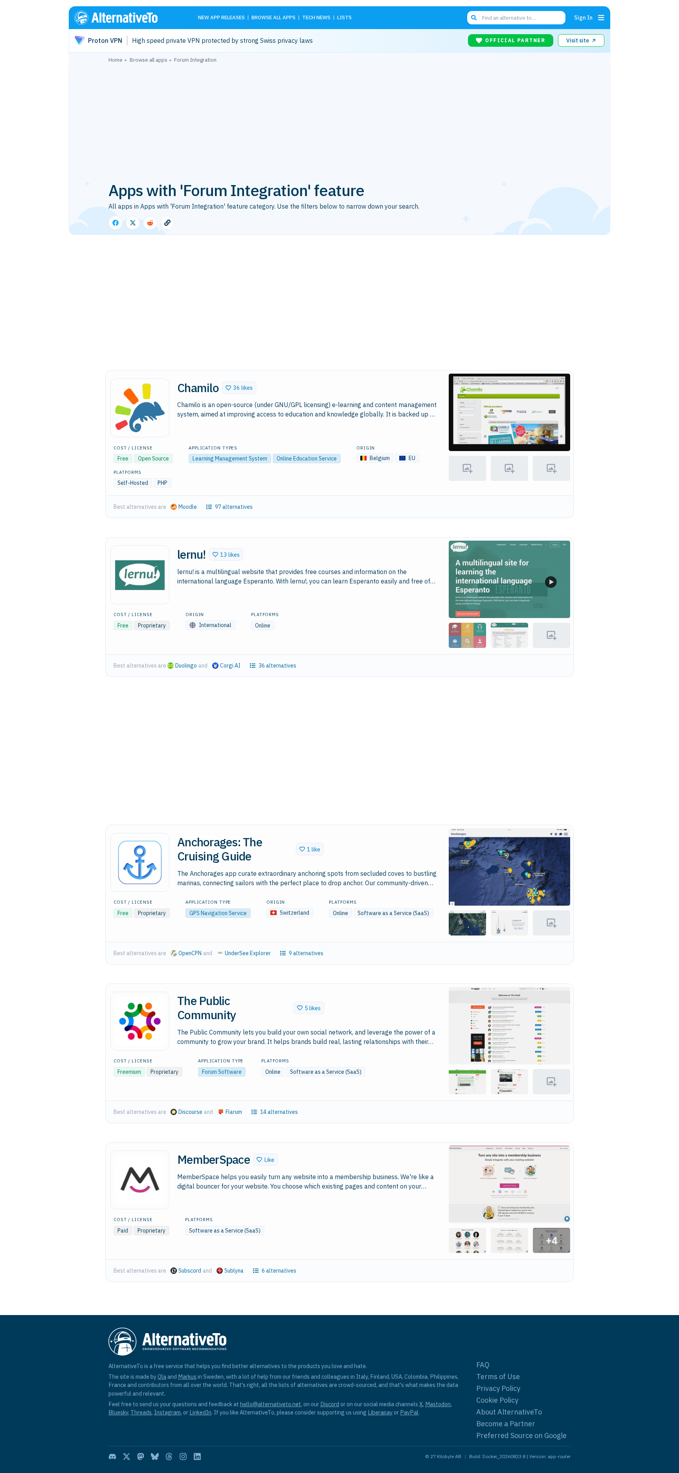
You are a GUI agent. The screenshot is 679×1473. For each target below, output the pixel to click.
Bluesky (118, 1412)
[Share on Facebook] (115, 223)
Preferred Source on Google (521, 1435)
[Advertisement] (339, 121)
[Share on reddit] (150, 223)
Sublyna (234, 1270)
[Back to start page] (127, 18)
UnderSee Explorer (248, 953)
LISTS (344, 17)
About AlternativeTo (509, 1411)
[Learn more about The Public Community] (139, 1021)
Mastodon (438, 1404)
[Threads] (169, 1456)
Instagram (167, 1412)
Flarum (234, 1111)
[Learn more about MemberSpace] (139, 1179)
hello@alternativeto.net (270, 1404)
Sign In (583, 17)
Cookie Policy (497, 1400)
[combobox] (516, 17)
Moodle (187, 506)
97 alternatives (234, 506)
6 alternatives (279, 1270)
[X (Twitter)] (126, 1456)
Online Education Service (307, 458)
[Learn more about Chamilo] (139, 407)
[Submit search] (474, 17)
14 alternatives (279, 1111)
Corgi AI (230, 665)
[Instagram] (183, 1456)
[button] (239, 388)
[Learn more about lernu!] (139, 574)
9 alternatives (306, 953)
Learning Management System (230, 458)
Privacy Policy (498, 1388)
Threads (141, 1412)
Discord (329, 1404)
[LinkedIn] (197, 1456)
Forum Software (222, 1071)
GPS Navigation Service (218, 913)
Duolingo (186, 665)
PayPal (409, 1412)
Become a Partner (505, 1423)
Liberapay (380, 1412)
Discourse (190, 1111)
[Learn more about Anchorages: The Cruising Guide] (139, 862)
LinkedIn (200, 1412)
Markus (187, 1376)
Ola (162, 1376)
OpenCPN (190, 953)
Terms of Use (498, 1376)
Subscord (189, 1270)
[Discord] (112, 1456)
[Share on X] (133, 223)
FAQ (483, 1364)
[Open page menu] (601, 17)
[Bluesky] (155, 1456)
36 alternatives (277, 665)
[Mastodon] (141, 1456)
